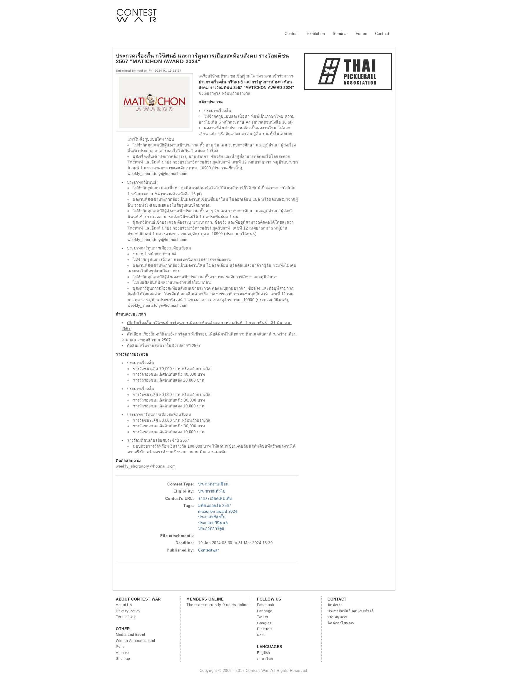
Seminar (340, 33)
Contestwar (208, 550)
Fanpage (265, 611)
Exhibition (316, 33)
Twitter (262, 617)
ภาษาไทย (265, 659)
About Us (124, 605)
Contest (292, 33)
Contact (382, 33)
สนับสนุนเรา (337, 617)
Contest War (136, 11)
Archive (122, 653)
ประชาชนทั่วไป (211, 491)
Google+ (264, 623)
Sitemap (123, 659)
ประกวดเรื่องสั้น (211, 517)
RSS (261, 635)
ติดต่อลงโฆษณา (340, 623)
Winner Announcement (135, 641)
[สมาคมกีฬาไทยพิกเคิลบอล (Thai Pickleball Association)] (348, 88)
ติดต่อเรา (335, 605)
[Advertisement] (285, 13)
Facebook (265, 605)
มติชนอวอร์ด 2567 (214, 505)
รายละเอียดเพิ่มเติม (215, 498)
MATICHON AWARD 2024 (217, 511)
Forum (361, 33)
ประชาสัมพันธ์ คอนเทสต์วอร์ (350, 611)
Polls (120, 647)
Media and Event (130, 635)
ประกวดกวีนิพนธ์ (213, 523)
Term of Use (126, 617)
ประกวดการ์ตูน (211, 528)
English (263, 653)
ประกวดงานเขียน (213, 484)
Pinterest (265, 629)
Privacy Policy (128, 611)
